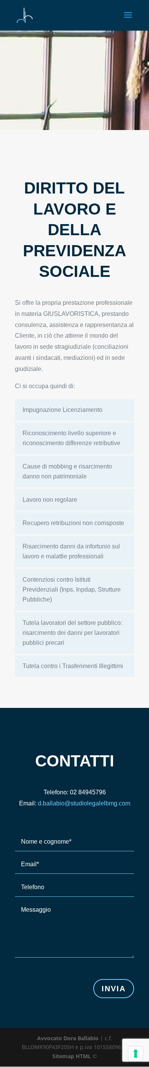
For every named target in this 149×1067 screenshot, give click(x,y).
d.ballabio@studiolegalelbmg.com (84, 803)
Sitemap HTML (71, 1056)
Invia (114, 988)
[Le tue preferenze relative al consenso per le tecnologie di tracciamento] (135, 1053)
